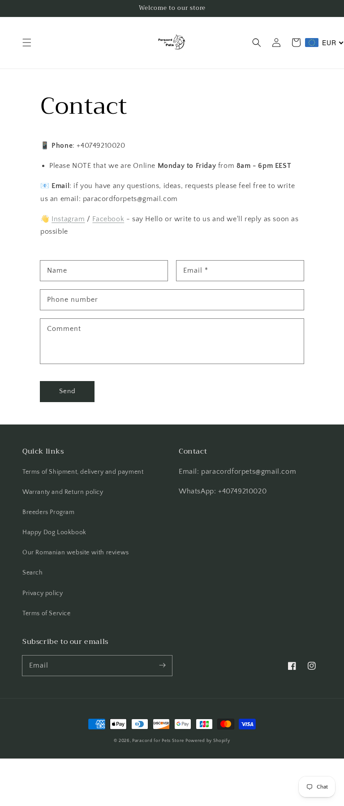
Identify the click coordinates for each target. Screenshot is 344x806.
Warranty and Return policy (62, 492)
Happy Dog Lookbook (54, 532)
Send (67, 391)
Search (32, 572)
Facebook (108, 219)
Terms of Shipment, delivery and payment (82, 472)
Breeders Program (48, 512)
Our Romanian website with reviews (75, 552)
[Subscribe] (162, 665)
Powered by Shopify (207, 740)
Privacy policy (42, 593)
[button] (27, 42)
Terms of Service (46, 613)
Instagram (68, 219)
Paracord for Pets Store (158, 740)
